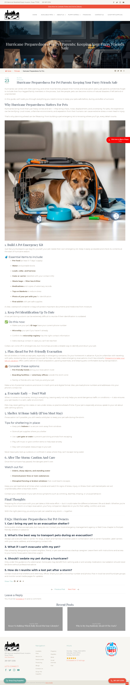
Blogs (61, 41)
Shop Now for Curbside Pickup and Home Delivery (65, 6)
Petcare (68, 41)
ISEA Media (49, 682)
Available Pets (47, 15)
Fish (52, 665)
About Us (60, 15)
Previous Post (60, 589)
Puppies (53, 651)
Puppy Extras (73, 15)
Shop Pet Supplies (115, 15)
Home (34, 15)
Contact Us (99, 15)
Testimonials (40, 659)
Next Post (72, 589)
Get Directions (9, 657)
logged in (20, 599)
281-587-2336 (46, 2)
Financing (87, 15)
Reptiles (53, 654)
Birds (52, 657)
